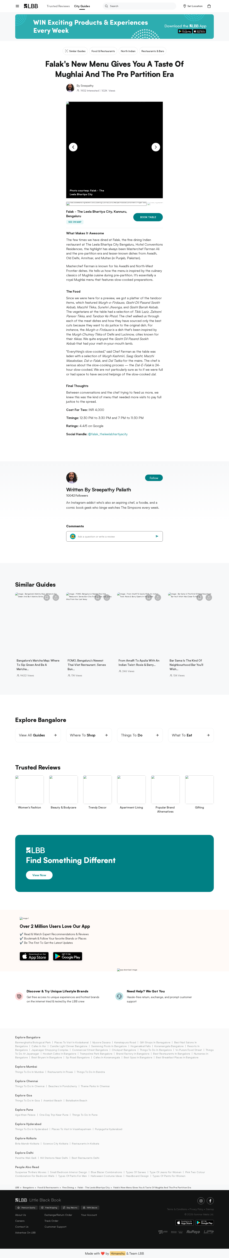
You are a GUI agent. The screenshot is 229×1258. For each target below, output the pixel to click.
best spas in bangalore (138, 1057)
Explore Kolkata (25, 1138)
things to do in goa (27, 1100)
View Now (39, 875)
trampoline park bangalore (96, 1053)
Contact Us (21, 1226)
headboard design (137, 1175)
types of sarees (136, 1172)
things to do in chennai (30, 1086)
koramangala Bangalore (169, 1046)
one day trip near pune (53, 1114)
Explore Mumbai (26, 1066)
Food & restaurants (48, 1187)
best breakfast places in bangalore (177, 1057)
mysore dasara (101, 1042)
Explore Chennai (26, 1081)
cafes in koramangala (106, 1057)
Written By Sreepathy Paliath (98, 489)
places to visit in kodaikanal (71, 1042)
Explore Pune (24, 1109)
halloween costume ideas (106, 1175)
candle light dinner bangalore (68, 1046)
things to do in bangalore (156, 1049)
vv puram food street (189, 1049)
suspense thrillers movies (30, 1172)
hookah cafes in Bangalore (59, 1053)
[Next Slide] (156, 147)
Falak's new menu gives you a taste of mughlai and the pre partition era (152, 1187)
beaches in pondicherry (62, 1086)
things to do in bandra (91, 1071)
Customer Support (55, 1226)
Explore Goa (23, 1095)
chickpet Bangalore (124, 1049)
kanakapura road (125, 1042)
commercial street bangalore (90, 1049)
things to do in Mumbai (29, 1071)
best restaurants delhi (85, 1157)
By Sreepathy (85, 85)
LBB (17, 1187)
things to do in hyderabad (31, 1129)
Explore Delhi (24, 1153)
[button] (193, 6)
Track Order (51, 1220)
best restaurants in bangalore (171, 1053)
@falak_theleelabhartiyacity (108, 434)
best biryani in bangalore (46, 1057)
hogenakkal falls (141, 1046)
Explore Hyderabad (28, 1124)
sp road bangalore (78, 1057)
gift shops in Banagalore (155, 1042)
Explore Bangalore (27, 1037)
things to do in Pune (85, 1114)
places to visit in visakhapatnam (71, 1129)
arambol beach (52, 1100)
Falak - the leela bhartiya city (94, 1187)
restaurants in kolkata (85, 1143)
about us (20, 1214)
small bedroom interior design (68, 1172)
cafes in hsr (38, 1046)
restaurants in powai (60, 1071)
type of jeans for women (165, 1172)
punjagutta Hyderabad (108, 1129)
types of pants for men (72, 1175)
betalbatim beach (76, 1100)
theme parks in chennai (95, 1086)
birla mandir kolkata (27, 1143)
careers (20, 1220)
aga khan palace (25, 1114)
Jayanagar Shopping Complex (49, 1049)
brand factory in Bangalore (132, 1053)
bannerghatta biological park (33, 1042)
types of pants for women (169, 1175)
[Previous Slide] (73, 147)
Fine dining (68, 1187)
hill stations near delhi (54, 1157)
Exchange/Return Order (58, 1214)
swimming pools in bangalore (109, 1046)
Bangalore (28, 1187)
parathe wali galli (25, 1157)
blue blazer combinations (106, 1172)
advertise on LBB (25, 1232)
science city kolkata (55, 1143)
